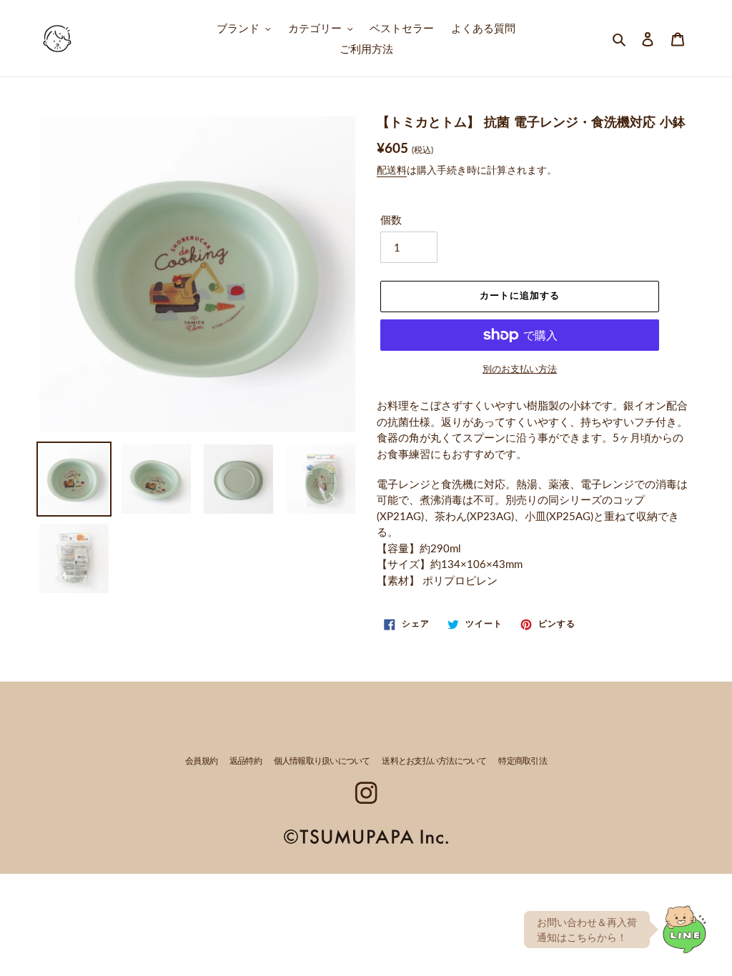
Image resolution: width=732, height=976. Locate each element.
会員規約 (201, 761)
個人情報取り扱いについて (322, 761)
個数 (391, 219)
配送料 (392, 170)
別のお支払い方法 (520, 368)
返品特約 (245, 761)
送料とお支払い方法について (434, 761)
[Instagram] (366, 793)
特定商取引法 (522, 761)
